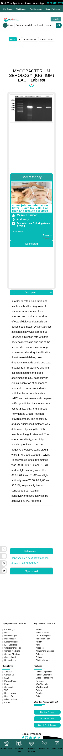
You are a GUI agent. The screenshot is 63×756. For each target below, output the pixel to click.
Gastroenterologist (12, 648)
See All (22, 623)
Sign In (56, 19)
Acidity (39, 642)
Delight (39, 690)
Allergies (40, 648)
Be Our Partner (47, 712)
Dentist (7, 633)
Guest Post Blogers (47, 725)
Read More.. (18, 231)
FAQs (6, 678)
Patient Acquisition (44, 672)
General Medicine (12, 651)
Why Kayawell (42, 687)
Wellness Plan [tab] (30, 39)
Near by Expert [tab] (46, 39)
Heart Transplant (43, 636)
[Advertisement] (31, 150)
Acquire (39, 693)
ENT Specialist (10, 645)
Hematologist (10, 660)
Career (7, 702)
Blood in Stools (42, 633)
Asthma (39, 629)
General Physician (12, 654)
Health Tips (9, 696)
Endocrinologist (11, 642)
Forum (7, 684)
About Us (8, 672)
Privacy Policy (10, 681)
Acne (38, 645)
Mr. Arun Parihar (27, 215)
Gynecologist (10, 657)
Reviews (39, 681)
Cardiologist (9, 629)
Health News (10, 693)
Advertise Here (10, 699)
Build (38, 696)
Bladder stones (42, 660)
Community (9, 687)
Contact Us (9, 675)
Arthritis (39, 654)
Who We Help (42, 684)
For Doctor (8, 9)
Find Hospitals (36, 9)
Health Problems (53, 9)
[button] (31, 292)
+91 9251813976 (54, 3)
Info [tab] (13, 39)
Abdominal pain (43, 639)
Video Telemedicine (44, 678)
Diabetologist (10, 639)
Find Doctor (21, 9)
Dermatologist (10, 636)
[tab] (19, 39)
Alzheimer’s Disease (45, 651)
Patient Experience (44, 675)
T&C (6, 690)
